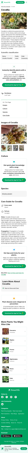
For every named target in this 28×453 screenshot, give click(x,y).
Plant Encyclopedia (5, 6)
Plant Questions (5, 413)
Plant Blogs (14, 413)
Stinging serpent (7, 194)
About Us (13, 422)
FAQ (2, 429)
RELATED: (12, 273)
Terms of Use (13, 420)
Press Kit (19, 422)
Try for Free (20, 2)
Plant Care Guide (17, 411)
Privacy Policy (5, 420)
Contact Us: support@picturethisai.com (15, 429)
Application (21, 413)
